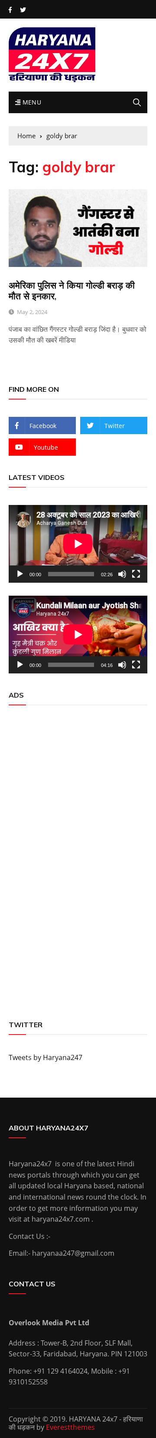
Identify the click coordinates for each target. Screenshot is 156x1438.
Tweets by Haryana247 (45, 1057)
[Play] (20, 574)
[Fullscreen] (136, 574)
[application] (78, 544)
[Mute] (122, 574)
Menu (30, 102)
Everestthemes (70, 1427)
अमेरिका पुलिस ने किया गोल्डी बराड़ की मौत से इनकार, (72, 290)
